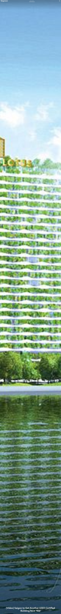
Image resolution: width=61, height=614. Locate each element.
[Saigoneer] (4, 1)
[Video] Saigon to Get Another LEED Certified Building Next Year (30, 609)
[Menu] (59, 1)
